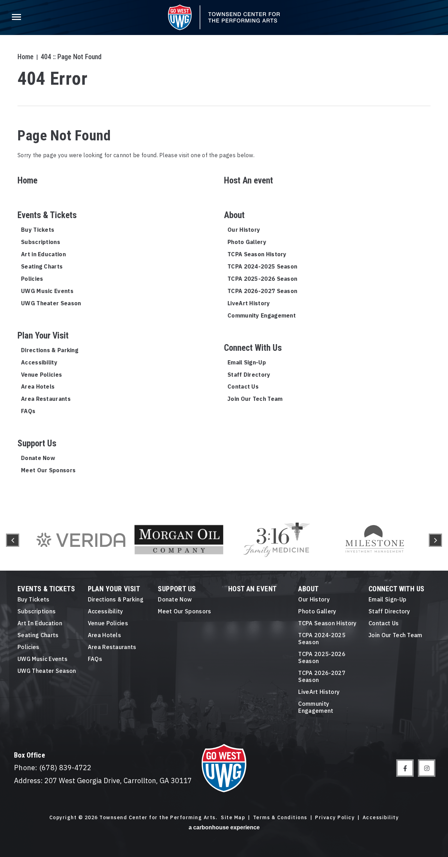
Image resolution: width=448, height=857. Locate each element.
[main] (224, 255)
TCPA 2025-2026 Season (262, 278)
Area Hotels (38, 386)
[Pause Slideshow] (414, 514)
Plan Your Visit (43, 335)
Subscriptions (40, 241)
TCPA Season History (257, 254)
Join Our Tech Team (254, 398)
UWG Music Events (47, 290)
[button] (12, 540)
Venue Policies (41, 374)
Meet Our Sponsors (48, 470)
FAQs (28, 410)
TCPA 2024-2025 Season (262, 266)
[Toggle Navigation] (16, 17)
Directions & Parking (49, 350)
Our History (243, 229)
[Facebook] (405, 768)
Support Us (37, 443)
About (234, 215)
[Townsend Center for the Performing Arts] (224, 17)
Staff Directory (249, 374)
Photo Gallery (246, 241)
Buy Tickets (37, 229)
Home (26, 57)
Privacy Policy (335, 817)
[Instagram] (426, 768)
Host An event (248, 180)
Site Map (233, 817)
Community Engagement (261, 315)
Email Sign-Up (246, 362)
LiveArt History (248, 303)
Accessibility (39, 362)
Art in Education (43, 254)
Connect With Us (253, 348)
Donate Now (38, 457)
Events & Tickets (47, 215)
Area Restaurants (46, 398)
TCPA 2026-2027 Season (262, 290)
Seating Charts (42, 266)
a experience (224, 827)
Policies (32, 278)
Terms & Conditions (280, 817)
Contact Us (243, 386)
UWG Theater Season (51, 303)
